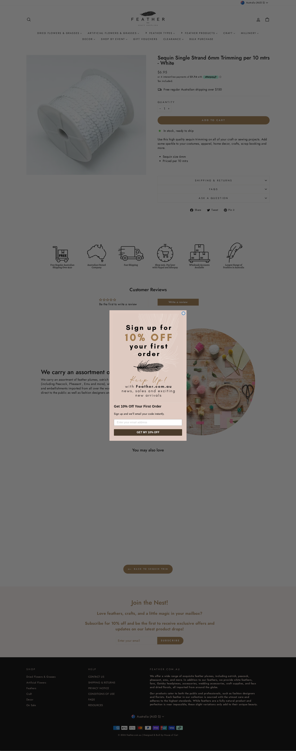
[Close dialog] (183, 313)
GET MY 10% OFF (148, 432)
